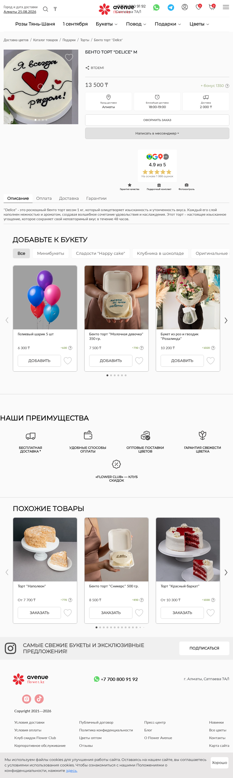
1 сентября (75, 24)
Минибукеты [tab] (50, 253)
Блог (148, 730)
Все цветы (217, 730)
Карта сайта (219, 745)
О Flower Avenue (158, 737)
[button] (35, 120)
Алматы (20, 11)
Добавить (39, 361)
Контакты (217, 737)
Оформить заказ (157, 120)
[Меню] (226, 7)
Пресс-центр (155, 722)
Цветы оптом (90, 737)
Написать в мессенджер (156, 133)
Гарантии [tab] (96, 198)
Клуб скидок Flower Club (35, 737)
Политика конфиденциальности (106, 730)
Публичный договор (96, 722)
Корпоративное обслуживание (40, 745)
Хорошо (219, 762)
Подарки (166, 24)
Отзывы (86, 745)
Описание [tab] (18, 198)
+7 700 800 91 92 (119, 679)
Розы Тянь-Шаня (35, 24)
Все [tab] (21, 253)
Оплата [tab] (44, 198)
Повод (134, 24)
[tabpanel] (116, 214)
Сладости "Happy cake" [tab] (100, 253)
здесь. (71, 770)
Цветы (198, 24)
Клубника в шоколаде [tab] (160, 253)
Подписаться (204, 648)
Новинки (216, 722)
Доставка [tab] (69, 198)
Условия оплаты (27, 730)
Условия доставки (29, 722)
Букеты (105, 24)
